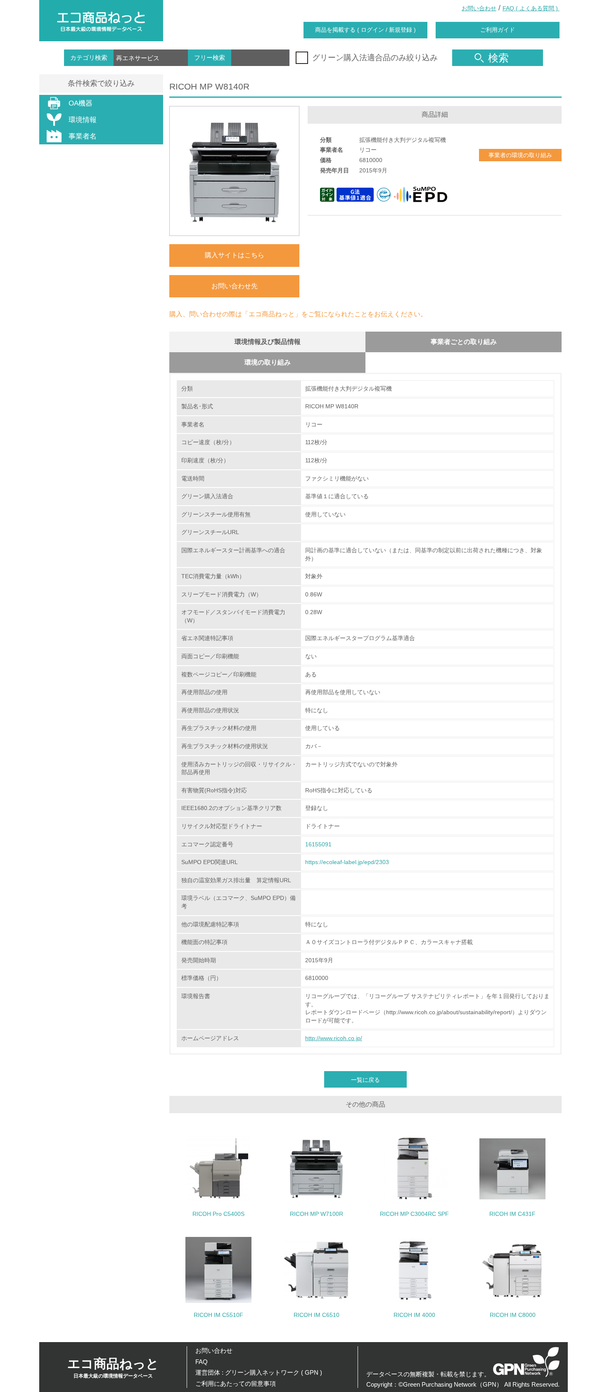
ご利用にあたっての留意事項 (235, 1383)
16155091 (318, 844)
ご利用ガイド (497, 29)
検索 (498, 58)
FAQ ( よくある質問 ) (531, 8)
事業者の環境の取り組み (520, 155)
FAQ (201, 1361)
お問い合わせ (479, 8)
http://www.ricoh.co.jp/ (333, 1038)
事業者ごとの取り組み (464, 341)
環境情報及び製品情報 (268, 341)
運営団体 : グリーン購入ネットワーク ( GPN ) (258, 1372)
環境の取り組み (267, 362)
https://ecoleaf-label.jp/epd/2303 (347, 862)
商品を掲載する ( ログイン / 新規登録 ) (365, 29)
